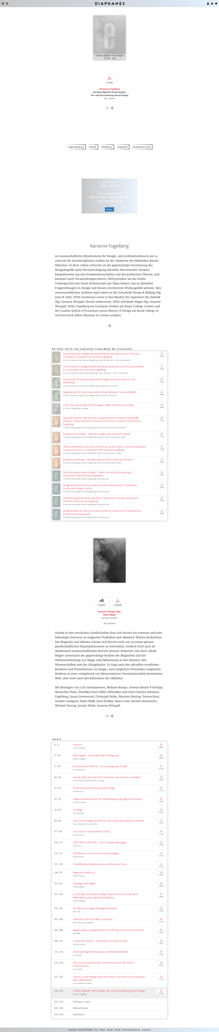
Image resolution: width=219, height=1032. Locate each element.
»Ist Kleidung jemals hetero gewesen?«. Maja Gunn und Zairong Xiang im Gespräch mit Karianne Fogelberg (100, 499)
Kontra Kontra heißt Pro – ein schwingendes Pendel (100, 766)
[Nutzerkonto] (208, 3)
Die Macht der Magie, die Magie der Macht (95, 908)
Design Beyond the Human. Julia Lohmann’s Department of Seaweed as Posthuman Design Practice (100, 487)
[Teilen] (112, 108)
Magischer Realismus (84, 872)
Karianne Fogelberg (109, 89)
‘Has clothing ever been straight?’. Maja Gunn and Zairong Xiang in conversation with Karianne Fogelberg (97, 474)
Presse (102, 1029)
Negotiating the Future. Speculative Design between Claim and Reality (100, 392)
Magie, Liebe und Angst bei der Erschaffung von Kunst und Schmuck (108, 930)
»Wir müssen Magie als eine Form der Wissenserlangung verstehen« (108, 821)
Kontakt (118, 1029)
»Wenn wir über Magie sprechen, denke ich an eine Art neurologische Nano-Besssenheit (109, 978)
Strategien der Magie (84, 883)
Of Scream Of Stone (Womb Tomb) (91, 831)
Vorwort (77, 744)
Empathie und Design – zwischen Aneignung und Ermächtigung (96, 434)
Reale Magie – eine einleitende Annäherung (96, 755)
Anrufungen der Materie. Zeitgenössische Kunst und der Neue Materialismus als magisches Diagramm (105, 896)
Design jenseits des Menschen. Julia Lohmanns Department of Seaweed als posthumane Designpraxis (102, 512)
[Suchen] (7, 3)
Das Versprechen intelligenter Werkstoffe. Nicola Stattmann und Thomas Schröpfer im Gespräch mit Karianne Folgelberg (101, 355)
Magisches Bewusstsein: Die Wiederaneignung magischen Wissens (107, 799)
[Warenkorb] (216, 3)
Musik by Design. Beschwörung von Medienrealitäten (100, 952)
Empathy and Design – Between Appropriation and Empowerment (98, 459)
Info (96, 1029)
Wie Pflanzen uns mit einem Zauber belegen (96, 853)
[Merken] (107, 108)
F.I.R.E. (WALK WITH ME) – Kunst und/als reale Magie (99, 842)
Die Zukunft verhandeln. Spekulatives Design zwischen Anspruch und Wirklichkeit (99, 381)
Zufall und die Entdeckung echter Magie (94, 788)
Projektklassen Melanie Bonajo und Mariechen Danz (100, 864)
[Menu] (3, 3)
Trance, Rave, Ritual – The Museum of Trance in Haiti (100, 941)
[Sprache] (212, 3)
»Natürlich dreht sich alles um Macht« (93, 919)
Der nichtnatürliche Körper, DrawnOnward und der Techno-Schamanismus (104, 964)
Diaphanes (109, 3)
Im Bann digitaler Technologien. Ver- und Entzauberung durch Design (109, 991)
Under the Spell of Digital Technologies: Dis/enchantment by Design (98, 405)
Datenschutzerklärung (131, 1029)
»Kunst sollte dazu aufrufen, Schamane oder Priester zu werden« (107, 777)
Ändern (109, 209)
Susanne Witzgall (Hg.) (109, 611)
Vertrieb (110, 1029)
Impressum (146, 1029)
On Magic (78, 810)
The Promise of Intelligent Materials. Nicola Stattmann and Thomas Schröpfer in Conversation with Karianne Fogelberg (103, 368)
